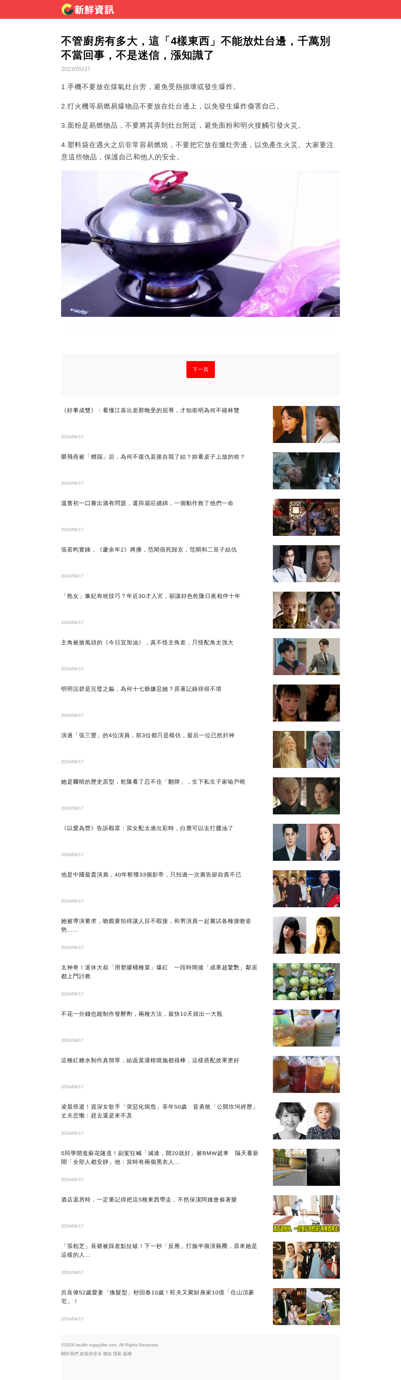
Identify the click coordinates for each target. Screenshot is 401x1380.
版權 (127, 1353)
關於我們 (70, 1353)
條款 (107, 1353)
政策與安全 (91, 1353)
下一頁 (201, 369)
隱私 (117, 1353)
